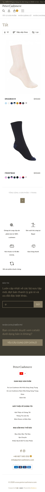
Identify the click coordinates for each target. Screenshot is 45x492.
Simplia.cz (33, 488)
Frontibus (10, 173)
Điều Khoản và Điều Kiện (22, 419)
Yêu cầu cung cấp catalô (22, 342)
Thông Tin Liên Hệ (22, 416)
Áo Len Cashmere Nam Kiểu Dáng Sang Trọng (22, 391)
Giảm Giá (22, 398)
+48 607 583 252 (21, 456)
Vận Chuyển (22, 437)
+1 (26, 177)
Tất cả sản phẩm (9, 15)
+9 (26, 103)
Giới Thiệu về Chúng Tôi (22, 412)
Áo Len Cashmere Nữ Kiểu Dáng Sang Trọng (22, 387)
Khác (22, 394)
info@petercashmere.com (22, 460)
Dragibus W (10, 99)
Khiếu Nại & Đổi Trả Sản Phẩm (22, 441)
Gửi (38, 304)
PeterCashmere (11, 6)
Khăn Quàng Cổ (24, 15)
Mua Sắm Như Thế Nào (22, 434)
